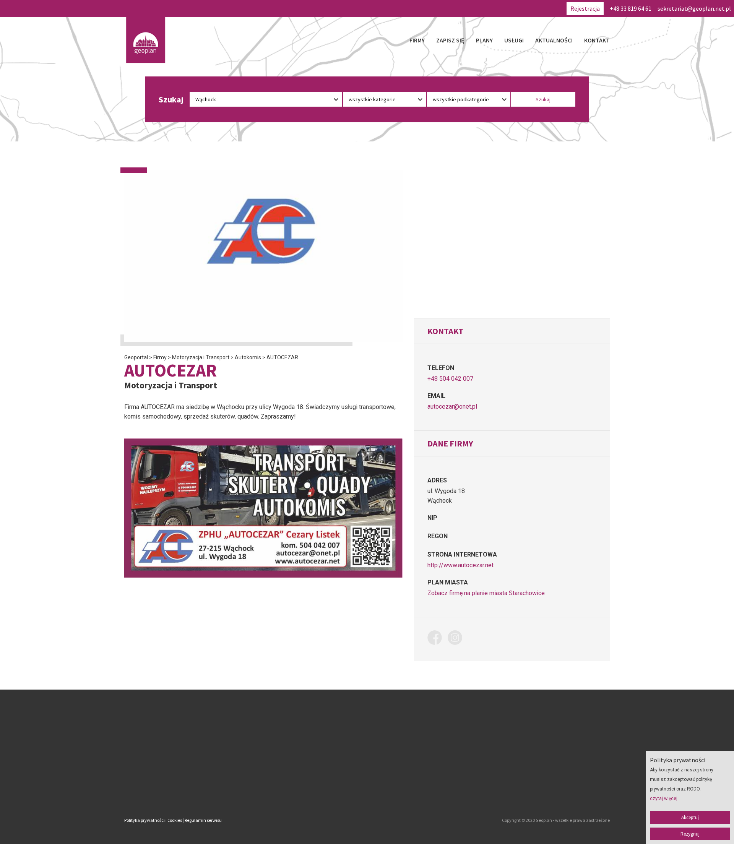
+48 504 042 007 (450, 378)
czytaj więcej (663, 798)
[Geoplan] (146, 40)
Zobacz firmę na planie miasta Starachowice (486, 593)
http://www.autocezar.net (460, 565)
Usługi (514, 40)
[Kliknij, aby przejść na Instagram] (458, 639)
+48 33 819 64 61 (630, 8)
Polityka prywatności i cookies (153, 820)
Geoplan (300, 788)
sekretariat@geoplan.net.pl (694, 8)
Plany (484, 40)
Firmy (417, 40)
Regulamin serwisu (203, 820)
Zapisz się (450, 40)
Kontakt (597, 40)
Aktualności (554, 40)
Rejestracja (585, 8)
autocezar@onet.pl (452, 406)
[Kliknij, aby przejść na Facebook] (437, 639)
